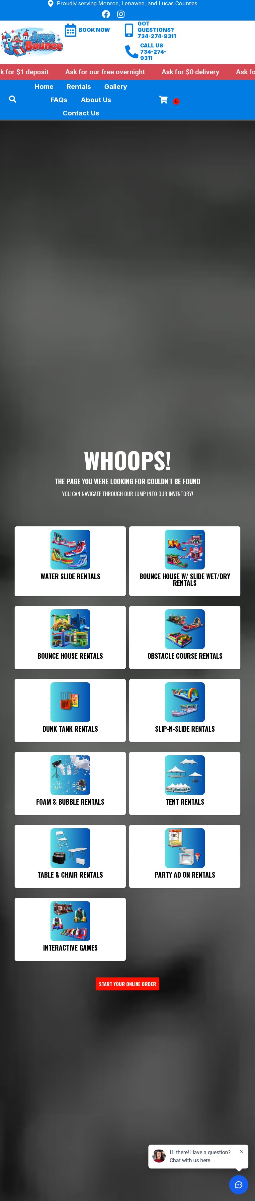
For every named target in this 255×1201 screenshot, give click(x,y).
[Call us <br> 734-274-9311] (131, 51)
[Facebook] (106, 14)
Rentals (79, 87)
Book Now (94, 30)
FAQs (58, 100)
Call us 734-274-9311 (153, 51)
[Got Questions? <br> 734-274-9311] (129, 30)
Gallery (115, 87)
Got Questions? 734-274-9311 (156, 29)
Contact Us (81, 113)
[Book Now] (70, 30)
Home (44, 87)
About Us (96, 100)
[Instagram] (121, 14)
